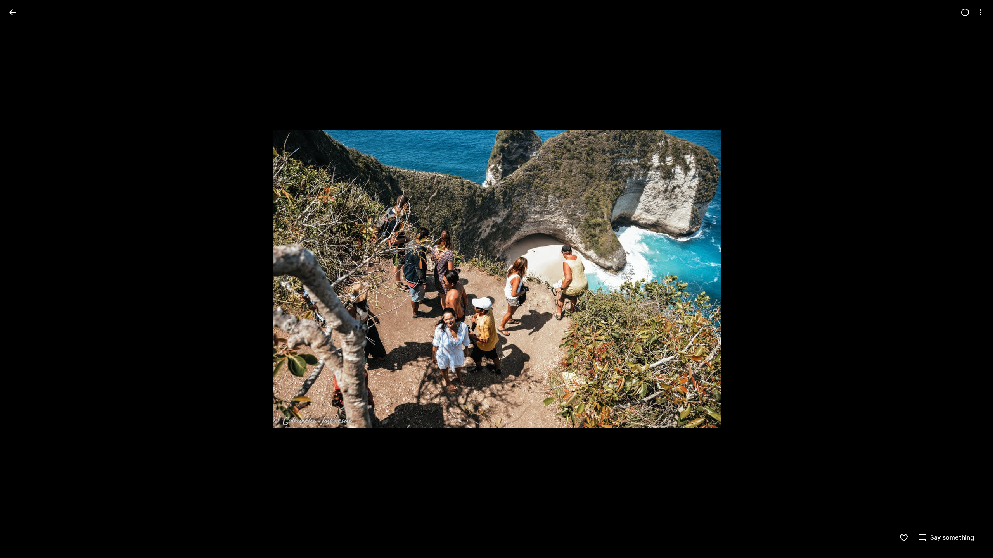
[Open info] (965, 12)
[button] (946, 537)
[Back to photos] (12, 12)
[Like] (903, 537)
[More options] (980, 12)
